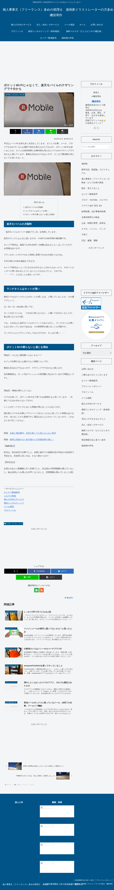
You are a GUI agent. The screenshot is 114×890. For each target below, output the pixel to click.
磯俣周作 (96, 101)
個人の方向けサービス (14, 499)
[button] (62, 131)
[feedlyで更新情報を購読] (36, 590)
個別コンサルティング (14, 503)
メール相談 (9, 507)
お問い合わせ (87, 369)
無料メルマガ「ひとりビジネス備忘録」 (95, 432)
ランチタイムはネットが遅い (36, 211)
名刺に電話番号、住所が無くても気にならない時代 (33, 433)
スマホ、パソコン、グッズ (14, 523)
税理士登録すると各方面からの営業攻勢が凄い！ (32, 439)
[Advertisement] (57, 59)
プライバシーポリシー (91, 386)
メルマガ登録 (10, 496)
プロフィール (10, 510)
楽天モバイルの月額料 (34, 207)
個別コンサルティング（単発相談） (95, 411)
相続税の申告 (87, 446)
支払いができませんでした (93, 419)
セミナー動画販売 (12, 492)
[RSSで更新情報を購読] (41, 590)
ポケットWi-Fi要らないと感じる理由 (39, 214)
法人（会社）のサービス (92, 425)
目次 (36, 202)
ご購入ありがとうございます (94, 375)
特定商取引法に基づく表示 (93, 440)
